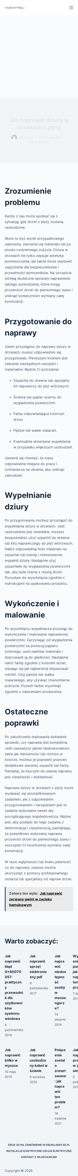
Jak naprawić (39, 142)
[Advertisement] (39, 56)
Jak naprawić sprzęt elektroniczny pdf (38, 966)
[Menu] (71, 8)
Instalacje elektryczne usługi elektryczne (39, 1151)
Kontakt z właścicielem (39, 1157)
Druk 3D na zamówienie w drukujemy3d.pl (39, 1144)
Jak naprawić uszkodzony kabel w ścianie (39, 1060)
